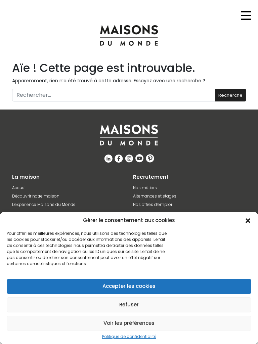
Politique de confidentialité (129, 336)
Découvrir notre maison (35, 196)
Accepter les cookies (129, 286)
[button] (248, 220)
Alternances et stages (154, 196)
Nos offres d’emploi (152, 204)
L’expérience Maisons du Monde (44, 204)
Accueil (19, 187)
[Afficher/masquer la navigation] (246, 15)
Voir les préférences (129, 323)
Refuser (129, 304)
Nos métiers (145, 187)
